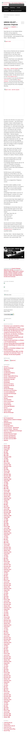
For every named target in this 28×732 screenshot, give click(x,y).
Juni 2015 (6, 612)
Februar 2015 (7, 617)
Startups (11, 269)
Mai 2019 (6, 539)
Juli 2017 (6, 572)
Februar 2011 (7, 691)
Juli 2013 (6, 645)
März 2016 (6, 598)
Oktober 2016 (7, 587)
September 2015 (7, 607)
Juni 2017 (6, 574)
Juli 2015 (6, 610)
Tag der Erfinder (7, 404)
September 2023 (7, 466)
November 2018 (7, 549)
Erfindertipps (7, 382)
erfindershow (7, 380)
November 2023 (7, 464)
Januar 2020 (6, 528)
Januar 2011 (6, 693)
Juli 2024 (6, 458)
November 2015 (7, 604)
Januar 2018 (6, 563)
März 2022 (6, 488)
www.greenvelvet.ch (8, 229)
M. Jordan (6, 28)
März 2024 (6, 461)
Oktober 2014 (7, 623)
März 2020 (6, 525)
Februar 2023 (7, 471)
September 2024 (7, 457)
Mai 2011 (6, 687)
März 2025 (6, 455)
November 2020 (7, 512)
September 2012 (7, 661)
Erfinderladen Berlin (8, 426)
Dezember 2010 (7, 695)
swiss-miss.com (7, 727)
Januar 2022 (6, 491)
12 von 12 (6, 366)
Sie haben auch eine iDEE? (10, 438)
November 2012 (7, 658)
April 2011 (6, 688)
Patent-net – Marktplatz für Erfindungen (13, 430)
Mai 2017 (6, 576)
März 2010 (6, 709)
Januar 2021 (6, 509)
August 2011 (6, 682)
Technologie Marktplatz (9, 406)
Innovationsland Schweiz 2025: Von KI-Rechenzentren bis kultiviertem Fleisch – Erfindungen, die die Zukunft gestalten (13, 353)
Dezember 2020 (7, 510)
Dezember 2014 (7, 620)
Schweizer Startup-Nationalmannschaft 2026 (14, 329)
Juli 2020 (6, 518)
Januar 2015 (6, 618)
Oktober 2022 (7, 477)
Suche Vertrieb (7, 403)
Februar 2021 (7, 507)
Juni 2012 (6, 666)
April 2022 (6, 487)
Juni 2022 (6, 483)
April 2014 (6, 633)
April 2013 (6, 650)
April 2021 (6, 506)
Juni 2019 (6, 537)
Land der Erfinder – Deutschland (11, 427)
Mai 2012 (6, 668)
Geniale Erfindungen (8, 388)
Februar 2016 (7, 599)
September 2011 (7, 680)
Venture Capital (7, 411)
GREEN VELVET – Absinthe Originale (11, 23)
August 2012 (6, 663)
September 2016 (7, 588)
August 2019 (6, 534)
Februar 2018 (7, 561)
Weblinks (6, 440)
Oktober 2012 (7, 660)
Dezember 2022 (7, 474)
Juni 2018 (6, 557)
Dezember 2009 (7, 714)
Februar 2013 (7, 653)
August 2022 (6, 480)
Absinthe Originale (8, 271)
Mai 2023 (6, 468)
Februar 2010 (7, 710)
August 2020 (6, 517)
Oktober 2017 (7, 568)
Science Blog (7, 724)
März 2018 (6, 560)
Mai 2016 (6, 595)
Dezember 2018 (7, 547)
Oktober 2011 (7, 679)
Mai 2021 (6, 504)
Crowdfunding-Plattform (9, 372)
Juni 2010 (6, 704)
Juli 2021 (6, 501)
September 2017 (7, 569)
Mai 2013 (6, 649)
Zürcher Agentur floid (11, 76)
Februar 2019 (7, 544)
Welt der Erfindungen (9, 412)
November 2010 (7, 696)
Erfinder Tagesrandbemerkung (11, 376)
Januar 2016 (6, 601)
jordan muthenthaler (8, 396)
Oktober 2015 (7, 606)
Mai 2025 (6, 452)
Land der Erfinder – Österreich (11, 429)
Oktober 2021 (7, 496)
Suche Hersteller (7, 399)
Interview (6, 395)
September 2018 (7, 552)
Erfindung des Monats (9, 385)
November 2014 (7, 622)
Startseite (6, 7)
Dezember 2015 (7, 602)
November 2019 (7, 530)
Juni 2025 (6, 450)
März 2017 (6, 579)
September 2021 (7, 498)
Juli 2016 (6, 591)
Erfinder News (7, 374)
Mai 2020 (6, 522)
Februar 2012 (7, 672)
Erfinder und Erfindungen (10, 377)
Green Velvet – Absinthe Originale (11, 68)
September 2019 (7, 533)
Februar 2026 (7, 445)
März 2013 (6, 652)
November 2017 (7, 566)
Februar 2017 (7, 580)
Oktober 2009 (7, 717)
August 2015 (6, 609)
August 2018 (6, 553)
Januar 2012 (6, 674)
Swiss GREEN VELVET (17, 275)
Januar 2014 (6, 636)
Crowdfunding (7, 371)
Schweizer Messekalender (10, 437)
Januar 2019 (6, 545)
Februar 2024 (7, 463)
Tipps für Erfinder (8, 409)
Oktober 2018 (7, 550)
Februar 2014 (7, 634)
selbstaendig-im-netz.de (9, 725)
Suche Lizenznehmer (9, 401)
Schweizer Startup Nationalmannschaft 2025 (14, 343)
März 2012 (6, 671)
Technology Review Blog (9, 729)
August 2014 (6, 626)
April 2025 (6, 453)
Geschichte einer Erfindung (10, 390)
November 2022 (7, 476)
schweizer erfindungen (13, 272)
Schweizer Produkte (8, 275)
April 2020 (6, 523)
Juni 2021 (6, 503)
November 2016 (7, 585)
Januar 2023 (6, 472)
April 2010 (6, 707)
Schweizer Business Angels (10, 434)
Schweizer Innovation (17, 274)
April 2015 (6, 614)
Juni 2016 (6, 593)
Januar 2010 (6, 712)
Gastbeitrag (6, 387)
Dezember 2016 (7, 583)
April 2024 (6, 460)
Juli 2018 (6, 555)
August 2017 (6, 571)
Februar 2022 (7, 490)
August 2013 (6, 644)
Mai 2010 (6, 706)
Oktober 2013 (7, 641)
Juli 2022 (6, 482)
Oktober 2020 (7, 514)
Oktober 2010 (7, 698)
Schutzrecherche (8, 432)
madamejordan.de (8, 722)
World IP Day (7, 730)
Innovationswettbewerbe (9, 392)
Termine (6, 407)
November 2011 (7, 677)
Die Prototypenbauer (8, 418)
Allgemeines (6, 269)
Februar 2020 (7, 526)
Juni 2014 (6, 630)
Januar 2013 (6, 655)
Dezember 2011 (7, 675)
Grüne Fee (6, 79)
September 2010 (7, 699)
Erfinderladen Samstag (9, 379)
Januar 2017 (6, 582)
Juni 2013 (6, 647)
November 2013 (7, 639)
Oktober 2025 (7, 447)
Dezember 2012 (7, 656)
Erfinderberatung (8, 422)
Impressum (6, 10)
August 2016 (6, 590)
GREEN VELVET (15, 271)
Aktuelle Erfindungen (16, 268)
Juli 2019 (6, 536)
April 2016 (6, 596)
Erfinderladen (7, 424)
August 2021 (6, 499)
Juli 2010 (6, 702)
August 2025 (6, 449)
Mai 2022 (6, 485)
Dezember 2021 (7, 493)
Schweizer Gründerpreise (10, 435)
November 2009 (7, 715)
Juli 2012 (6, 664)
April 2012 (6, 669)
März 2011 (6, 690)
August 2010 (6, 701)
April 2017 (6, 577)
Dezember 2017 (7, 564)
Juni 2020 (6, 520)
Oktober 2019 (7, 531)
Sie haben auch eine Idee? (16, 10)
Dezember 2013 (7, 637)
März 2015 (6, 615)
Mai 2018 (6, 558)
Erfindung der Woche (9, 384)
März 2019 (6, 542)
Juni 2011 (6, 685)
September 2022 (7, 479)
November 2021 (7, 495)
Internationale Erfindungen (10, 393)
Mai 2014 (6, 631)
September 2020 (7, 515)
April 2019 (6, 541)
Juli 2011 (6, 683)
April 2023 (6, 469)
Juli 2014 (6, 628)
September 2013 (7, 642)
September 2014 (7, 625)
